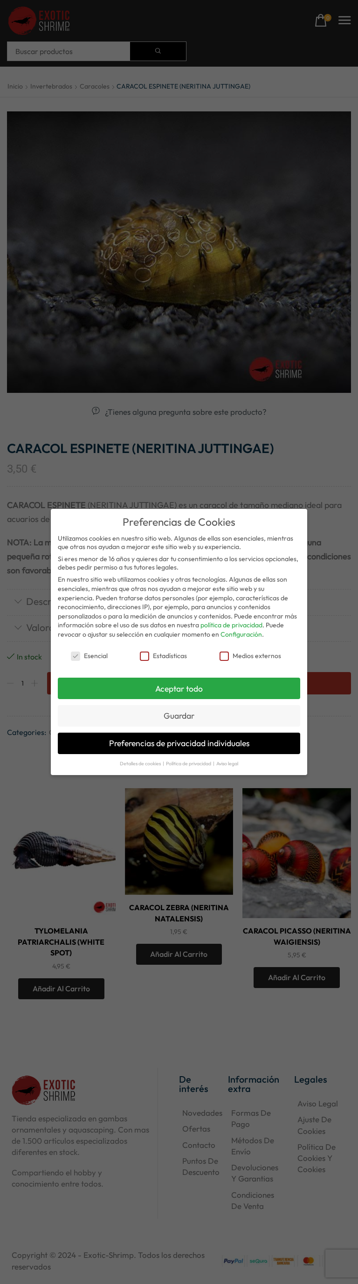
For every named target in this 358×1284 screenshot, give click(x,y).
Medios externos (257, 656)
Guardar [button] (179, 715)
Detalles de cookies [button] (141, 763)
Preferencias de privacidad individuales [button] (179, 743)
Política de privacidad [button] (189, 763)
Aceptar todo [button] (179, 688)
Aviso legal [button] (227, 763)
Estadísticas (170, 656)
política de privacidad (231, 625)
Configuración (241, 634)
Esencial (96, 656)
